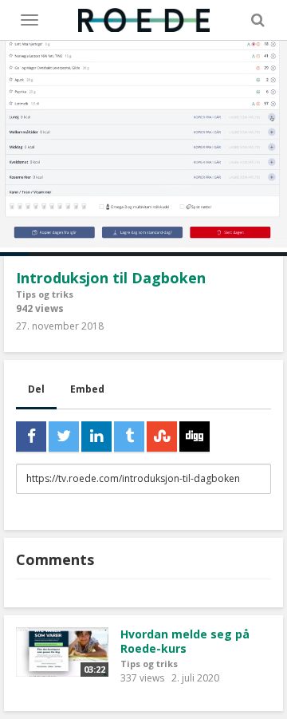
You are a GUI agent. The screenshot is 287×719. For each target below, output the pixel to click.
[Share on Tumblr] (129, 436)
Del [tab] (36, 389)
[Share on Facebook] (31, 436)
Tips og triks (44, 294)
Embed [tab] (87, 389)
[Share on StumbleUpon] (162, 436)
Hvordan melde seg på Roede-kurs (185, 641)
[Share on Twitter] (64, 436)
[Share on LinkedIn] (96, 436)
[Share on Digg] (194, 436)
